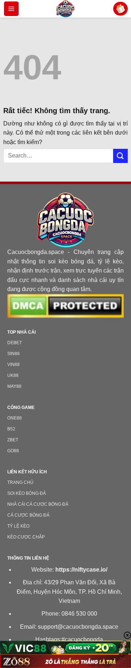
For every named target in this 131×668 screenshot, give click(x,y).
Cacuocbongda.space (35, 252)
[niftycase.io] (65, 8)
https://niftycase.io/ (81, 569)
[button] (11, 8)
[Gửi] (120, 156)
